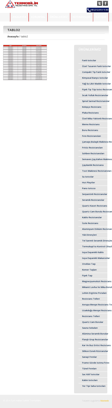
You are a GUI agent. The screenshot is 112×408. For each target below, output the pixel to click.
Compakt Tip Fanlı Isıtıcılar (96, 71)
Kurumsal (38, 17)
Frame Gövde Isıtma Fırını (95, 362)
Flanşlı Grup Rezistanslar (95, 339)
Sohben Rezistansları (93, 153)
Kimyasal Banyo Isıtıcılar (95, 77)
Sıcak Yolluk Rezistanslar (95, 95)
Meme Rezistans (91, 124)
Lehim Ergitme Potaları (94, 292)
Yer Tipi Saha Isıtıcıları (93, 385)
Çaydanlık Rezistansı (93, 165)
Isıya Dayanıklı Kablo (93, 252)
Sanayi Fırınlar (89, 356)
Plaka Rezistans (90, 112)
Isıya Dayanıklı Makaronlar (96, 258)
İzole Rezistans (90, 223)
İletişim (100, 17)
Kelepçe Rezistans (91, 106)
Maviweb (104, 400)
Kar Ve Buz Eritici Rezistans (96, 345)
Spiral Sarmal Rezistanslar (96, 101)
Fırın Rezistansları (91, 135)
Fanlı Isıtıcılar (89, 60)
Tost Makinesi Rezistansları (96, 170)
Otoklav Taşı (89, 263)
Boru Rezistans (90, 130)
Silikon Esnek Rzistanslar (95, 351)
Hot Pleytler (88, 182)
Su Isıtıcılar (88, 176)
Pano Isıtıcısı (89, 188)
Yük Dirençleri (89, 234)
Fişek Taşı (87, 275)
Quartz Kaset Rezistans (94, 205)
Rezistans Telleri (91, 298)
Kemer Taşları (89, 269)
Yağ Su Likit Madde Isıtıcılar (96, 83)
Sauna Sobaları (90, 327)
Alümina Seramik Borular (95, 333)
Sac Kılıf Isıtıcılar (90, 374)
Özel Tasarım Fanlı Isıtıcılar (96, 66)
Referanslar (81, 17)
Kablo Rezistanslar (92, 217)
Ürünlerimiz (59, 17)
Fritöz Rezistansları (92, 147)
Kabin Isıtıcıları (90, 380)
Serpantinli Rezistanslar (94, 194)
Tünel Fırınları (89, 368)
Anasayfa (19, 17)
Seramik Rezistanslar (93, 199)
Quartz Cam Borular (92, 321)
